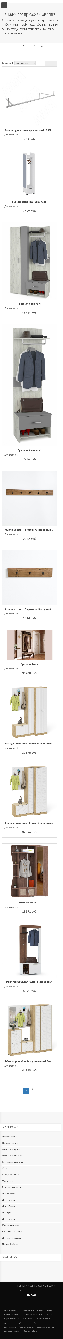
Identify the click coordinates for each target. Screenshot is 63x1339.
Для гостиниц (8, 1219)
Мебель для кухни (11, 1150)
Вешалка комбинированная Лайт (29, 201)
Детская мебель (9, 1137)
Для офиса (7, 1213)
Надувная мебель (10, 1143)
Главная (26, 46)
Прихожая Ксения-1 (29, 902)
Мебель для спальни (12, 1156)
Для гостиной (8, 1200)
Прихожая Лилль (29, 664)
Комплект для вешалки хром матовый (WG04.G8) (30, 130)
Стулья (5, 1168)
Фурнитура (7, 1181)
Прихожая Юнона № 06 (29, 303)
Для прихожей (11, 135)
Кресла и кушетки (10, 1225)
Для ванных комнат (11, 1238)
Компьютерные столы (12, 1162)
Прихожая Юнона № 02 (29, 450)
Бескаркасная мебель (12, 1232)
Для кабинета (8, 1206)
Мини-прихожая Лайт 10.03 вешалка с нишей (29, 981)
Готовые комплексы (11, 1187)
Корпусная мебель (11, 1175)
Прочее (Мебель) (10, 1244)
